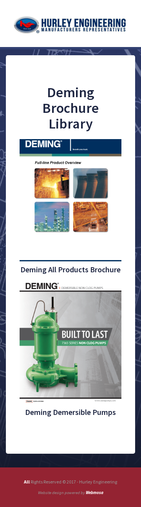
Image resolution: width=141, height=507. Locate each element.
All (27, 482)
